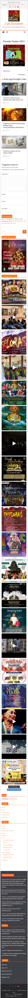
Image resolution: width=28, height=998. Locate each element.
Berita (3, 810)
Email (4, 201)
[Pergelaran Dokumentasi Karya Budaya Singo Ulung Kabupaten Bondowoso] (14, 109)
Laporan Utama (5, 814)
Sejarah (5, 842)
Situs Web (4, 208)
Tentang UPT (5, 860)
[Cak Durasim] (3, 32)
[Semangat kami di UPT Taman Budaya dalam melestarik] (14, 746)
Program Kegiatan (6, 852)
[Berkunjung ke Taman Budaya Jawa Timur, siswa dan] (14, 317)
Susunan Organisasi (8, 845)
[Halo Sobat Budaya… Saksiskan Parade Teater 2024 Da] (14, 468)
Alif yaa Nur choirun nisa (8, 908)
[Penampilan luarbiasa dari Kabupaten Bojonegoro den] (14, 494)
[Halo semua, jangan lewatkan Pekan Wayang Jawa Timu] (14, 393)
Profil (3, 838)
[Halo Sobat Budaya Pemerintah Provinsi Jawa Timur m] (14, 570)
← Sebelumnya (6, 71)
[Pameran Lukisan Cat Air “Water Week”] (14, 137)
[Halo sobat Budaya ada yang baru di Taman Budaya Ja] (14, 645)
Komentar (5, 174)
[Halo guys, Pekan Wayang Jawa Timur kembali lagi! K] (14, 418)
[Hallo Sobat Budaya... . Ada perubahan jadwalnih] (14, 772)
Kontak (3, 833)
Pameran (4, 835)
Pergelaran (4, 817)
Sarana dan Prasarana (8, 840)
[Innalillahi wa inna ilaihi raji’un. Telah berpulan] (14, 595)
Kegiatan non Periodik (8, 854)
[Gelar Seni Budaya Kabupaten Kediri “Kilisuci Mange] (14, 291)
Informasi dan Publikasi (7, 830)
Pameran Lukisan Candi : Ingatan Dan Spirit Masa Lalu (13, 99)
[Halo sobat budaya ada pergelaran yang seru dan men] (14, 671)
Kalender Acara (5, 812)
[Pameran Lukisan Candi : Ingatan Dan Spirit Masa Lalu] (14, 83)
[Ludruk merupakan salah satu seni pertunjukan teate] (14, 721)
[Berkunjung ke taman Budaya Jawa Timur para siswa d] (14, 367)
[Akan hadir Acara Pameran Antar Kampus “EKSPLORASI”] (14, 519)
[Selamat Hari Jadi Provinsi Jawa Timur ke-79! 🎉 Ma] (14, 544)
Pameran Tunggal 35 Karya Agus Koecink (12, 950)
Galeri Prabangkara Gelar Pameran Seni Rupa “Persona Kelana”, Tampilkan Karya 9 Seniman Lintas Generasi (13, 931)
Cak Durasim (14, 24)
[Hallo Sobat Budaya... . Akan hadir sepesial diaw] (14, 696)
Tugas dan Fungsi (7, 847)
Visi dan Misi (6, 850)
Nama (4, 194)
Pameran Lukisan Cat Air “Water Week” (11, 152)
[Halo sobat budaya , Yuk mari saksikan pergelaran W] (14, 620)
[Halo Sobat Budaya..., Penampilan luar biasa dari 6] (14, 443)
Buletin (3, 828)
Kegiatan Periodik (7, 857)
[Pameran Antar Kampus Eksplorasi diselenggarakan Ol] (14, 342)
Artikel (3, 807)
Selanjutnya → (22, 74)
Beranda (4, 826)
